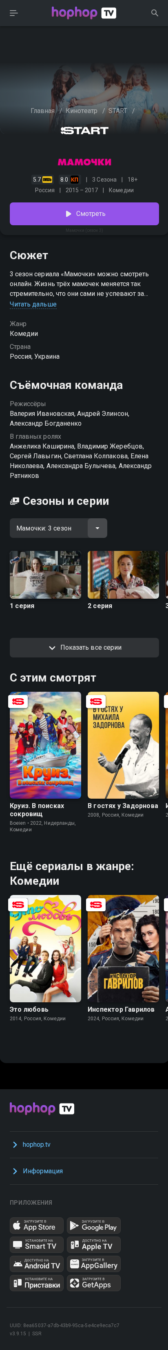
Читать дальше (33, 304)
